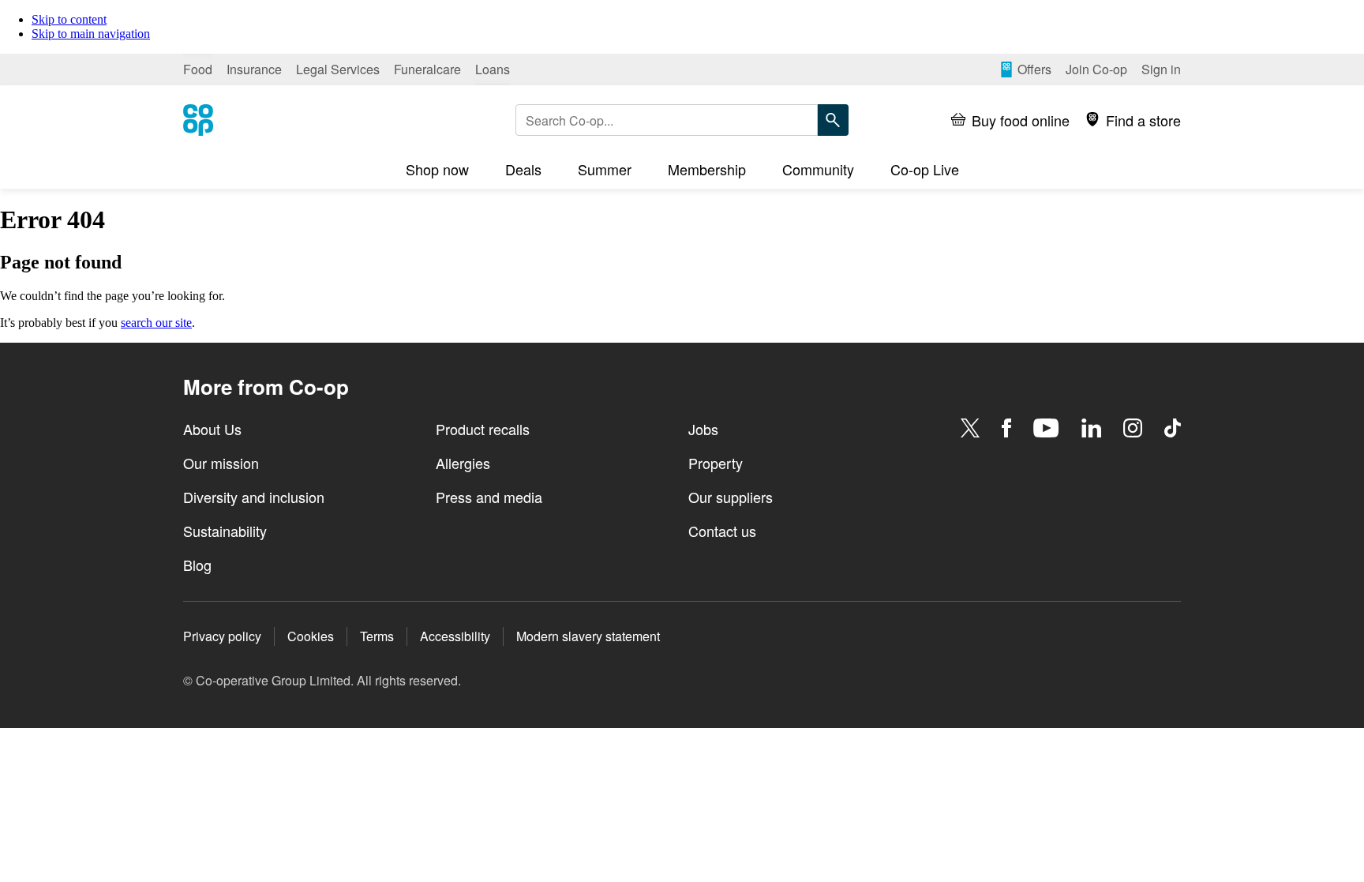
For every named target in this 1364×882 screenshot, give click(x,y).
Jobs (703, 428)
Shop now (437, 169)
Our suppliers (730, 496)
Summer (604, 169)
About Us (212, 428)
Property (715, 462)
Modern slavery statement (588, 636)
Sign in (1161, 69)
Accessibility (455, 636)
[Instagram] (1132, 427)
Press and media (489, 496)
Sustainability (225, 530)
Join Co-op (1096, 69)
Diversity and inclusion (253, 496)
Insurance (254, 69)
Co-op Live (924, 169)
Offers (1034, 69)
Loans (492, 69)
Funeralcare (427, 69)
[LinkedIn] (1091, 427)
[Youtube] (1046, 427)
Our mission (221, 462)
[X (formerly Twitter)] (970, 427)
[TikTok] (1172, 427)
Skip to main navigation (91, 33)
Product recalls (483, 428)
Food (197, 69)
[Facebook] (1006, 427)
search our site (156, 322)
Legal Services (338, 69)
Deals (523, 169)
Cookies (310, 636)
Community (818, 169)
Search (833, 120)
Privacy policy (222, 636)
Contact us (722, 530)
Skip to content (69, 19)
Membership (707, 169)
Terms (377, 636)
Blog (197, 564)
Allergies (463, 462)
